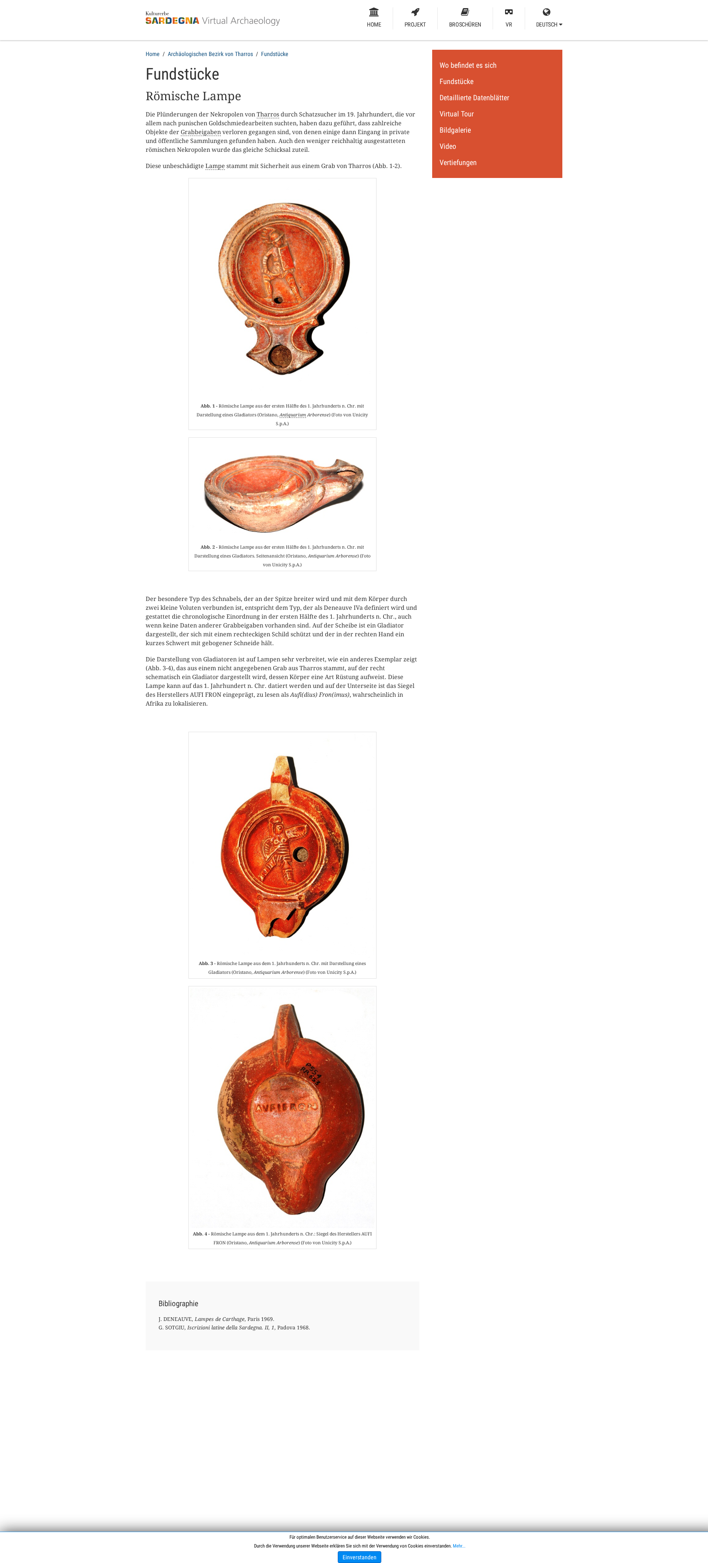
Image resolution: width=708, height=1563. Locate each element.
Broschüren (465, 24)
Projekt (415, 24)
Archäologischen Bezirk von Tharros (210, 53)
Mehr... (459, 1546)
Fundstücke (274, 53)
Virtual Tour (457, 113)
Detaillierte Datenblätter (474, 97)
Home (374, 24)
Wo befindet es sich (468, 65)
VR (509, 24)
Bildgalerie (455, 130)
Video (448, 146)
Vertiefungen (458, 162)
